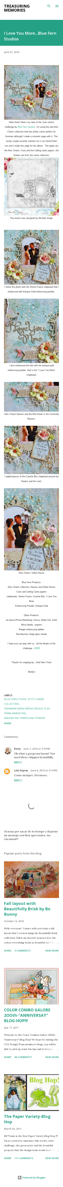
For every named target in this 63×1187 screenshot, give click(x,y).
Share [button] (7, 723)
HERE (37, 648)
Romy (17, 748)
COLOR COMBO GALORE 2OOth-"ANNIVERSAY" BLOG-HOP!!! (27, 1015)
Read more (52, 950)
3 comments (22, 950)
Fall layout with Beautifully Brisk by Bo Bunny (27, 909)
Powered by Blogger (34, 1177)
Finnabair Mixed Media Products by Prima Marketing (27, 711)
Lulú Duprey (21, 770)
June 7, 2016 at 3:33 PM (37, 748)
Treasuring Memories (17, 8)
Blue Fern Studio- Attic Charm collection (24, 701)
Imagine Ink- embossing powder (24, 718)
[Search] (49, 6)
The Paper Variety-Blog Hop (27, 1118)
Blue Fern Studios (26, 127)
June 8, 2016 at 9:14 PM (44, 770)
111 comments (23, 1158)
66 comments (23, 1057)
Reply (18, 762)
